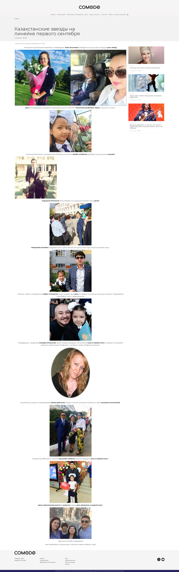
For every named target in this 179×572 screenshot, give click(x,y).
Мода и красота (94, 14)
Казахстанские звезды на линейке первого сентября (32, 43)
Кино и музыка (70, 562)
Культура (104, 14)
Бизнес (53, 14)
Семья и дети (61, 14)
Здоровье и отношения (75, 14)
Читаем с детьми (120, 14)
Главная (17, 43)
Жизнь (111, 14)
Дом (86, 14)
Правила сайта (19, 558)
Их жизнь (16, 18)
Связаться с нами (20, 560)
